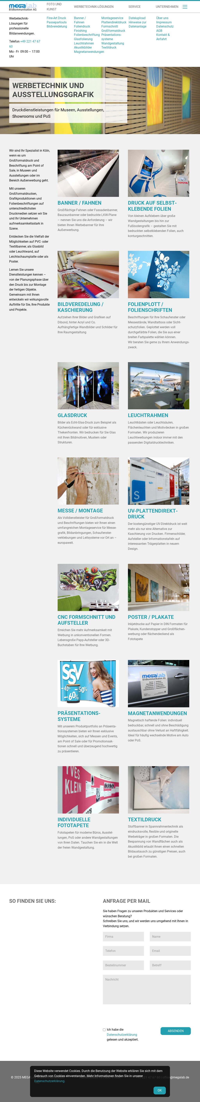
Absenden (176, 1031)
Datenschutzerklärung (122, 1035)
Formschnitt (109, 26)
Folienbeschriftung (87, 35)
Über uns (162, 18)
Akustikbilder (83, 47)
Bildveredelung (57, 26)
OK (159, 1090)
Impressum (164, 22)
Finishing (80, 31)
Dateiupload (137, 18)
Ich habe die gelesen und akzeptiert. (122, 1034)
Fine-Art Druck (56, 18)
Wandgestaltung (112, 43)
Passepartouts (57, 22)
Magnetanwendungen (89, 52)
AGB (159, 31)
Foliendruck (82, 26)
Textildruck (108, 47)
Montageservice (112, 18)
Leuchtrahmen (84, 43)
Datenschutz (165, 26)
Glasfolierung (83, 39)
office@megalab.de (175, 1077)
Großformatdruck (113, 31)
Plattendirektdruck (113, 22)
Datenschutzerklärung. (49, 1081)
